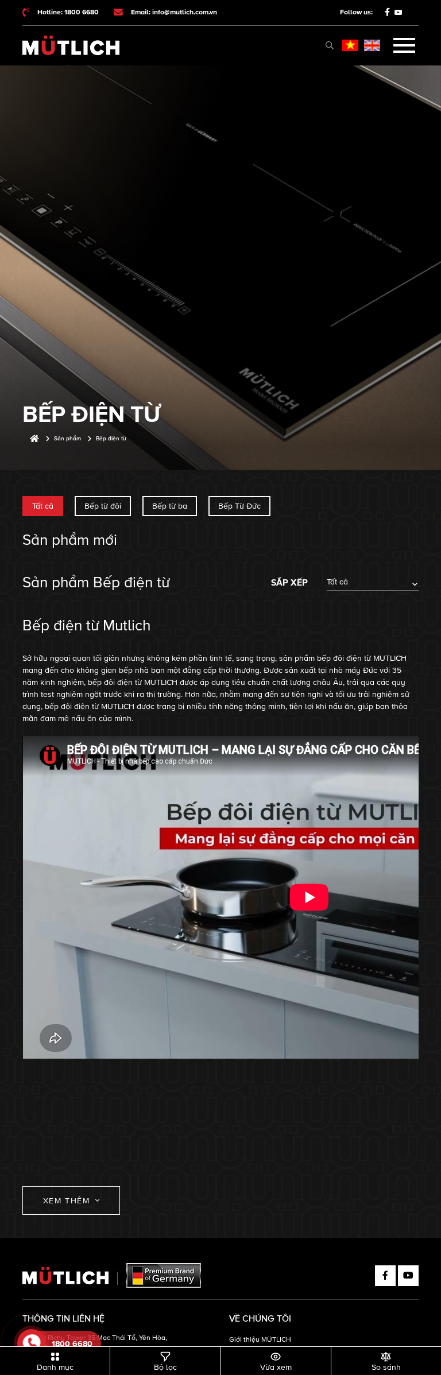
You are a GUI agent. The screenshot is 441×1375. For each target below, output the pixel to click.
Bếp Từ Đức (239, 506)
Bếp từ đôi (102, 506)
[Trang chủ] (34, 439)
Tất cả (42, 506)
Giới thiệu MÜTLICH (260, 1339)
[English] (372, 45)
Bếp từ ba (169, 506)
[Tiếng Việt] (350, 45)
